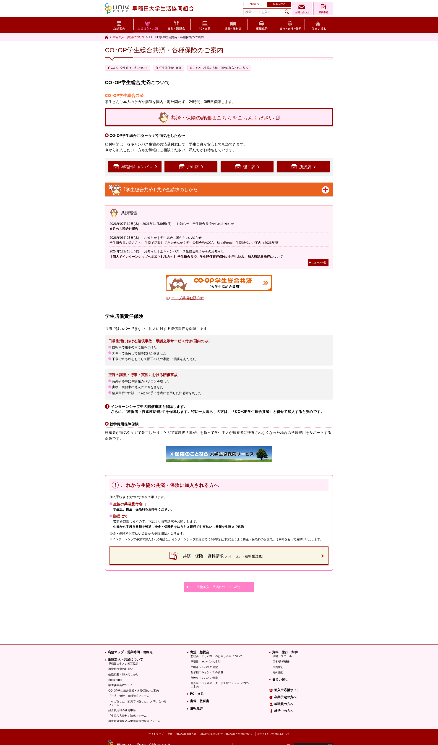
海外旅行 (278, 672)
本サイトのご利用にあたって (273, 733)
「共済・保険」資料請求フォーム (128, 695)
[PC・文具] (204, 24)
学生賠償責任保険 (170, 67)
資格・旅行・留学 (285, 652)
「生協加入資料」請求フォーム (127, 715)
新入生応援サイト (287, 690)
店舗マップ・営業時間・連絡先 (130, 652)
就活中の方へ (283, 711)
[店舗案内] (119, 24)
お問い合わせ (302, 8)
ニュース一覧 (318, 262)
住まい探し (280, 679)
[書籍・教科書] (233, 24)
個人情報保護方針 (186, 733)
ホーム (107, 37)
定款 (169, 733)
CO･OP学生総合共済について (129, 67)
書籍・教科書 (199, 701)
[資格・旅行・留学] (290, 24)
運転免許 (196, 708)
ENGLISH (255, 4)
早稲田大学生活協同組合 (150, 8)
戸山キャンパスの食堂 (204, 667)
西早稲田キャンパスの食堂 (206, 672)
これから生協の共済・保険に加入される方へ (220, 67)
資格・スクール (282, 656)
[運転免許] (262, 24)
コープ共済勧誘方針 (187, 298)
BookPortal (115, 679)
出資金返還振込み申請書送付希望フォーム (134, 721)
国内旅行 (278, 667)
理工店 (249, 167)
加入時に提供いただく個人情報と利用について (226, 733)
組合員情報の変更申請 (122, 710)
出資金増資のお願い (120, 669)
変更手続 (323, 8)
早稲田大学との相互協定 (123, 663)
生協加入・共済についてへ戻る (219, 587)
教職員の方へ (283, 704)
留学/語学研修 (281, 661)
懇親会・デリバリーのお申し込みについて (216, 656)
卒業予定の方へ (285, 697)
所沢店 (305, 167)
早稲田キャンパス (136, 167)
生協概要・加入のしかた (123, 674)
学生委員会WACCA (120, 685)
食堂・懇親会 (199, 652)
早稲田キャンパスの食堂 (205, 661)
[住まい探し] (319, 24)
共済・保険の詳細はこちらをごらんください (222, 118)
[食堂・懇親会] (176, 24)
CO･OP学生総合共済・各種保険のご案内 (133, 690)
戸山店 (193, 167)
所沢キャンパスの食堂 (204, 677)
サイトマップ (156, 733)
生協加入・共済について (128, 37)
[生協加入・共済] (147, 24)
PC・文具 (197, 693)
